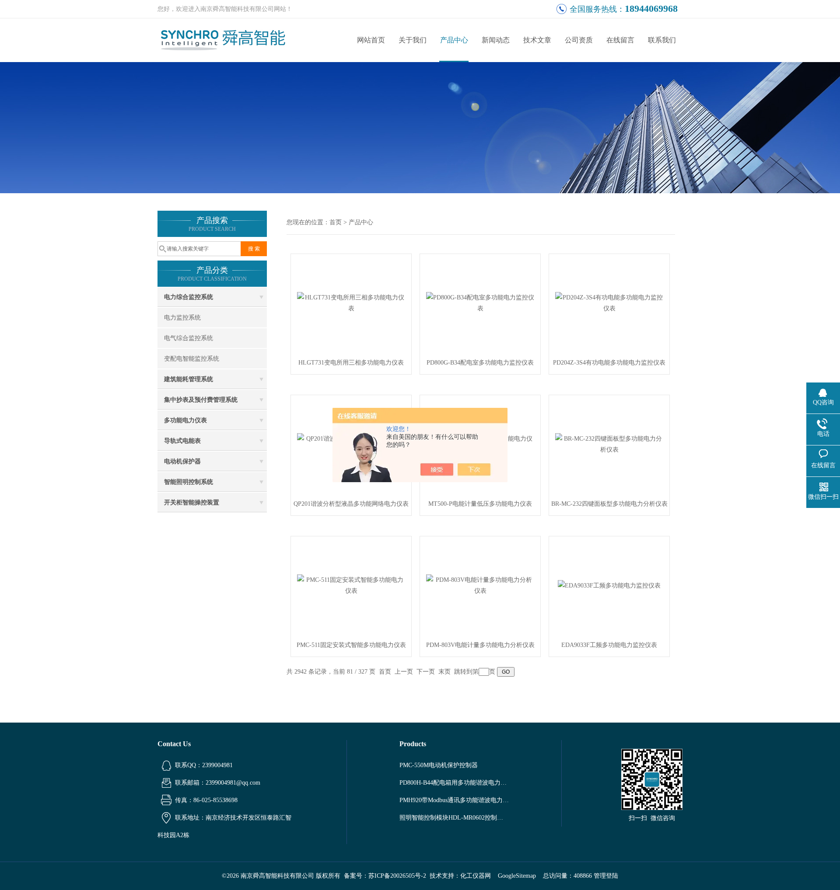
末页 (444, 671)
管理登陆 (606, 876)
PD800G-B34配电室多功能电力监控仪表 (480, 362)
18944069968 (651, 8)
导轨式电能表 (182, 441)
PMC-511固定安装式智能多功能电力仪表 (351, 645)
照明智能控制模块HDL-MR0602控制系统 (454, 817)
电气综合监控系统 (188, 338)
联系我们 (662, 40)
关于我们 (413, 40)
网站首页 (371, 40)
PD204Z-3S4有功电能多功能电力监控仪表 (609, 362)
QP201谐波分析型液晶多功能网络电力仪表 (351, 504)
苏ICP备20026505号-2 (397, 876)
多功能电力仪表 (185, 420)
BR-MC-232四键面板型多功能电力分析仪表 (609, 504)
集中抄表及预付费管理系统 (201, 399)
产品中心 (454, 40)
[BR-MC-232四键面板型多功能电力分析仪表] (609, 443)
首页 (335, 222)
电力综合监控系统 (188, 297)
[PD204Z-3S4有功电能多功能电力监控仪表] (609, 302)
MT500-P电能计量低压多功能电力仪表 (480, 504)
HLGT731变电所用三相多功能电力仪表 (351, 362)
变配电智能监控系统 (191, 358)
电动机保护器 (182, 461)
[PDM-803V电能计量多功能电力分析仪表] (480, 584)
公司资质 (579, 40)
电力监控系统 (182, 317)
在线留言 (620, 40)
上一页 (404, 671)
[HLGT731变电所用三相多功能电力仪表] (351, 302)
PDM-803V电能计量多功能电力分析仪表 (480, 645)
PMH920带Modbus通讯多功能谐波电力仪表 (454, 800)
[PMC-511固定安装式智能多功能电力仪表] (351, 584)
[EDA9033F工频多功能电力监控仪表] (609, 584)
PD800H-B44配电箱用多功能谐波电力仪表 (454, 782)
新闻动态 (496, 40)
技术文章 (537, 40)
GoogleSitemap (517, 876)
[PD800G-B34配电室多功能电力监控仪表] (480, 302)
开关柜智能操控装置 (191, 502)
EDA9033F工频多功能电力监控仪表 (609, 645)
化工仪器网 (475, 876)
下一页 (425, 671)
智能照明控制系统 (188, 482)
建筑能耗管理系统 (188, 379)
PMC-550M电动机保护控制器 (438, 765)
